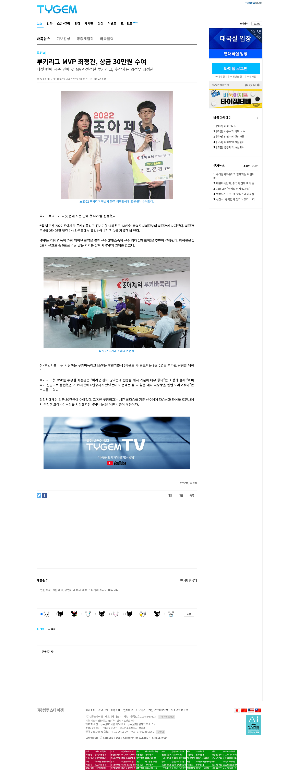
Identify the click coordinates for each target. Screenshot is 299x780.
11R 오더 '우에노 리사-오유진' (231, 189)
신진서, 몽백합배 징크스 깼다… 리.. (234, 199)
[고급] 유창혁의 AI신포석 (228, 147)
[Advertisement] (117, 533)
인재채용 (128, 710)
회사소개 (90, 710)
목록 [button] (192, 495)
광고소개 (103, 710)
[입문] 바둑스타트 (224, 126)
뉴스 (39, 23)
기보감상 (63, 38)
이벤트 (112, 23)
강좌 (49, 23)
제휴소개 (115, 710)
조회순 (246, 166)
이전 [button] (170, 495)
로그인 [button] (257, 23)
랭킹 (77, 23)
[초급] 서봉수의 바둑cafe (229, 131)
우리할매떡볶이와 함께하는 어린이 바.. (233, 176)
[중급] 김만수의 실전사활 (228, 136)
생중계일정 (85, 38)
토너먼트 (126, 23)
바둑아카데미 (222, 117)
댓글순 (254, 166)
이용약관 (141, 710)
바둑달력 (107, 38)
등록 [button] (189, 614)
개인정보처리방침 (158, 710)
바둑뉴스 (43, 38)
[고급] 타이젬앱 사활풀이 (228, 142)
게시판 (89, 23)
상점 (100, 23)
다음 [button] (181, 495)
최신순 (41, 629)
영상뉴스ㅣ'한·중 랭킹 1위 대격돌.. (234, 194)
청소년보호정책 (179, 710)
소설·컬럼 (63, 23)
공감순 (52, 629)
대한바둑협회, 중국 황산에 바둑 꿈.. (234, 183)
